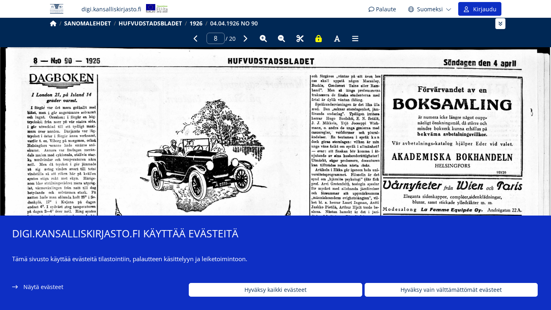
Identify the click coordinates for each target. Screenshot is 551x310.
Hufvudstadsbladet (150, 23)
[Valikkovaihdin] (500, 23)
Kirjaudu (483, 9)
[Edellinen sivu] (196, 38)
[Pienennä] (281, 38)
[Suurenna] (263, 38)
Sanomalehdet (87, 23)
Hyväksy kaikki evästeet (275, 290)
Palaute (385, 9)
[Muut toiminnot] (355, 38)
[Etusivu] (53, 23)
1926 (196, 23)
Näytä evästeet (43, 287)
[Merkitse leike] (300, 38)
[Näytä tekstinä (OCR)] (337, 38)
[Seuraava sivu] (245, 38)
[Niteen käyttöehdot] (319, 38)
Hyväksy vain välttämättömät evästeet (451, 290)
